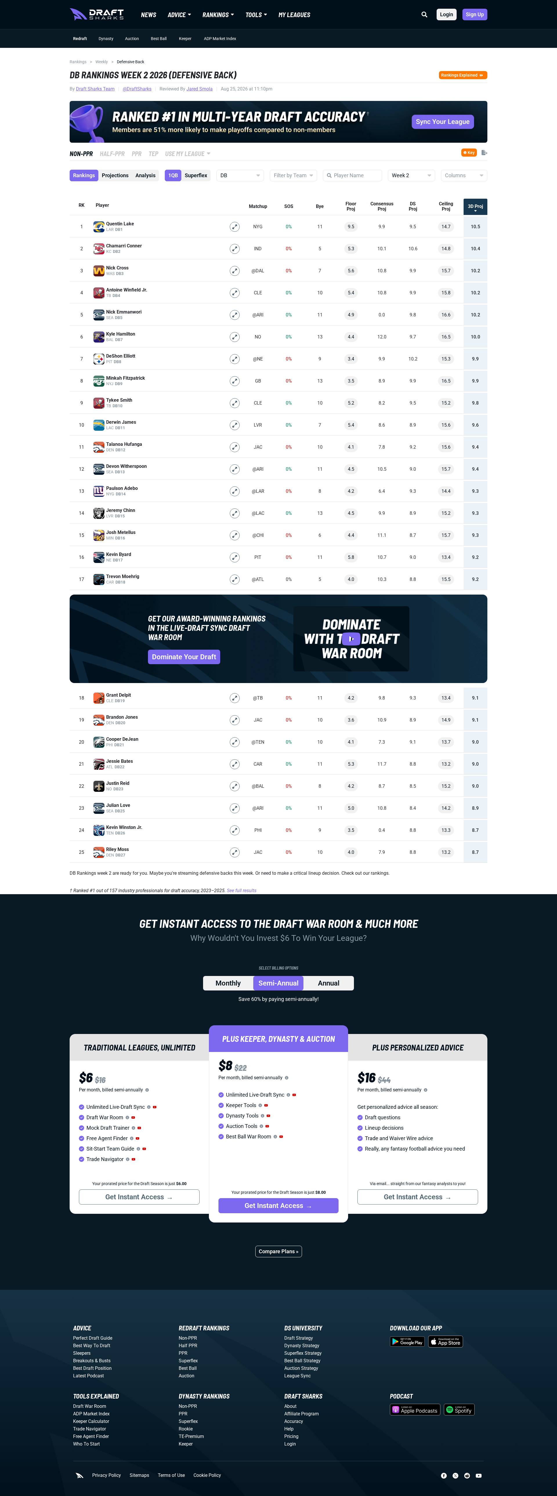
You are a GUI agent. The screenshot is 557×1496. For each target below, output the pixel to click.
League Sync (297, 1376)
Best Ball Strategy (302, 1360)
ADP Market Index (220, 38)
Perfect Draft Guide (92, 1338)
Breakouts (83, 1360)
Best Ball (159, 38)
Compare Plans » (279, 1251)
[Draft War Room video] (351, 638)
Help (289, 1429)
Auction (132, 38)
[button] (154, 1107)
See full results (241, 890)
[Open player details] (235, 227)
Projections (115, 175)
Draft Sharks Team (95, 89)
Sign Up (475, 14)
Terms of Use (171, 1475)
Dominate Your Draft (184, 657)
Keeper (185, 38)
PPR (183, 1353)
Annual (328, 983)
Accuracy (293, 1421)
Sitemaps (139, 1475)
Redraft (80, 38)
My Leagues (294, 14)
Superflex (196, 175)
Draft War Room (89, 1406)
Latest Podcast (88, 1376)
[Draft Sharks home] (97, 14)
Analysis (145, 175)
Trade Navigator (89, 1429)
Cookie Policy (207, 1475)
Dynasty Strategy (301, 1345)
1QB (173, 175)
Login (446, 14)
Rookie (186, 1429)
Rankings (78, 61)
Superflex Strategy (303, 1353)
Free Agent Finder (91, 1436)
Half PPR (188, 1345)
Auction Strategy (301, 1368)
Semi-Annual (278, 983)
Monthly (228, 983)
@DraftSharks (137, 89)
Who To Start (86, 1444)
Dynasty (106, 38)
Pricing (291, 1436)
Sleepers (82, 1353)
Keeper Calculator (91, 1421)
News (148, 14)
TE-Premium (191, 1436)
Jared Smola (200, 89)
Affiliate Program (301, 1414)
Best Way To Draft (91, 1345)
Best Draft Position (92, 1368)
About (290, 1406)
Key (471, 152)
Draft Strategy (298, 1338)
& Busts (103, 1360)
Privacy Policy (106, 1475)
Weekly (101, 61)
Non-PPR (188, 1338)
